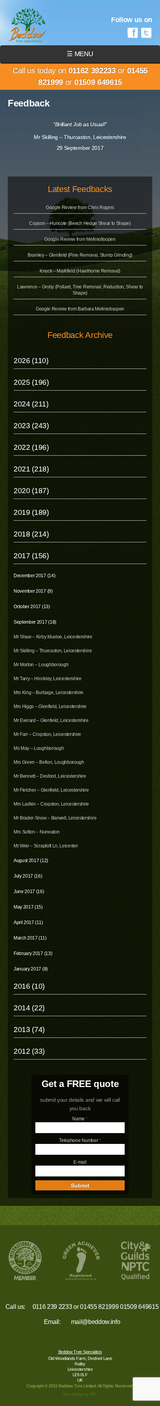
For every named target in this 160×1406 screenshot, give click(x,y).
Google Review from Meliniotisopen (79, 239)
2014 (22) (29, 1008)
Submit (80, 1185)
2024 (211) (31, 404)
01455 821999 (99, 1306)
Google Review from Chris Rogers (80, 207)
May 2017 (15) (28, 907)
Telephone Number (80, 1140)
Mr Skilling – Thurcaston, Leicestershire (53, 650)
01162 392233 (92, 70)
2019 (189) (31, 512)
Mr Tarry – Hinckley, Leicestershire (48, 678)
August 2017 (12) (31, 860)
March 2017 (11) (30, 938)
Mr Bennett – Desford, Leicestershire (50, 776)
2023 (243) (31, 426)
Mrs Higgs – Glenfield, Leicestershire (50, 706)
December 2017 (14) (34, 575)
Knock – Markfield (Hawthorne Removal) (80, 271)
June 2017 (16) (29, 891)
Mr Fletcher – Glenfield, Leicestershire (51, 790)
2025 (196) (31, 382)
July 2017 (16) (28, 876)
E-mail (79, 1162)
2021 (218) (31, 469)
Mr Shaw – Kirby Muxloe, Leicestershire (53, 637)
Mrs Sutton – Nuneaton (36, 832)
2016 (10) (29, 986)
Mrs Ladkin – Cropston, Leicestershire (51, 804)
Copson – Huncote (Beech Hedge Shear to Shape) (80, 223)
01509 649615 (98, 82)
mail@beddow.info (95, 1322)
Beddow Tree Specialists (80, 1351)
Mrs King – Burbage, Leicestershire (48, 692)
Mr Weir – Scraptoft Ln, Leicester (46, 846)
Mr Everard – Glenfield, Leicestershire (51, 720)
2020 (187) (31, 491)
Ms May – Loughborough (39, 748)
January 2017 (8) (31, 969)
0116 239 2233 (52, 1306)
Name (79, 1118)
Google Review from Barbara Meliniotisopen (80, 309)
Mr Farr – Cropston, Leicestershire (47, 734)
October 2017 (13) (32, 606)
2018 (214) (31, 534)
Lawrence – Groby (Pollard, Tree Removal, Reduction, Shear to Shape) (80, 290)
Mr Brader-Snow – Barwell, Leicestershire (55, 818)
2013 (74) (29, 1029)
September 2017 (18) (35, 622)
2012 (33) (29, 1051)
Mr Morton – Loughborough (41, 664)
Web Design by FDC (80, 1394)
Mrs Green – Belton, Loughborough (49, 762)
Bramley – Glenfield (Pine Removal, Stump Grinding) (80, 255)
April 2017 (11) (28, 922)
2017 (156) (31, 556)
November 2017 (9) (33, 591)
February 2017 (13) (33, 953)
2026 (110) (31, 361)
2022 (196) (31, 447)
